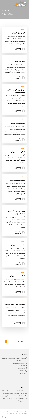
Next (22, 341)
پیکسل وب (9, 413)
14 (18, 341)
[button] (3, 4)
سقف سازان (18, 48)
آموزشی (22, 29)
